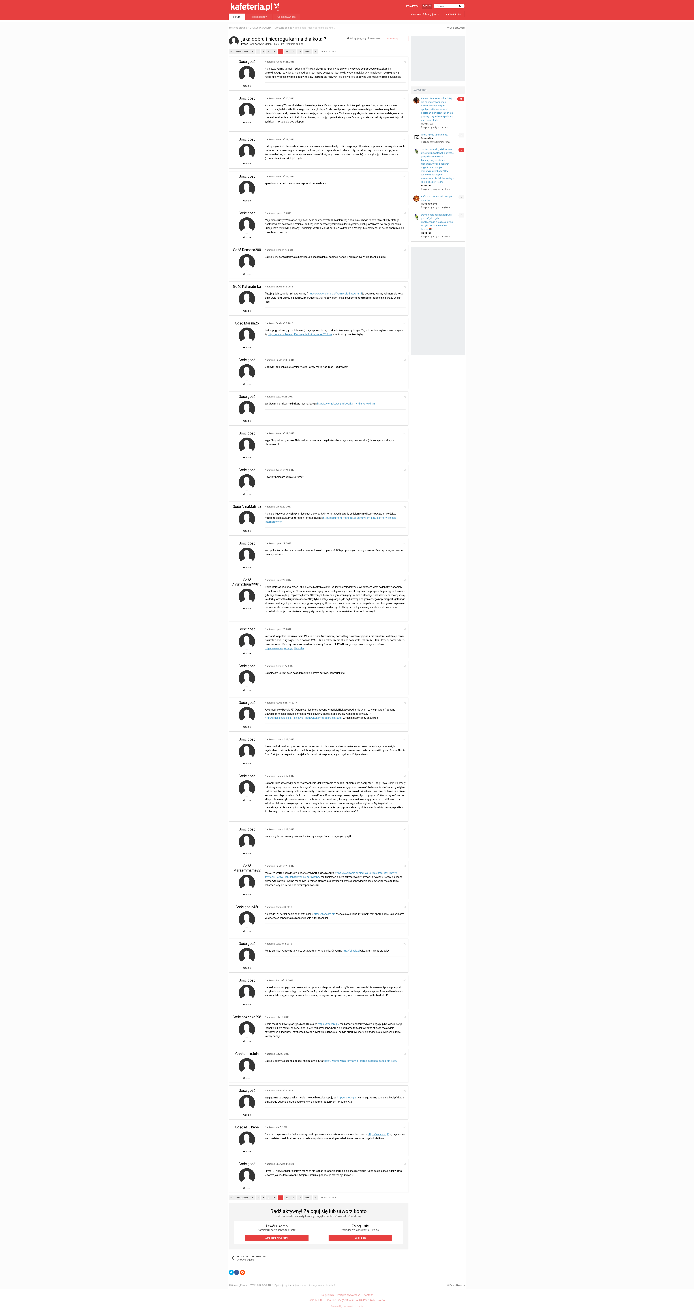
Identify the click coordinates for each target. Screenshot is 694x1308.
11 (280, 51)
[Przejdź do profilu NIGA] (416, 100)
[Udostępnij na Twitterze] (231, 1272)
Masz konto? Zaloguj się (424, 14)
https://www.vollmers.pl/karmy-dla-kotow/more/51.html (300, 334)
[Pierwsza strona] (231, 51)
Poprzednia (242, 51)
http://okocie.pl (351, 950)
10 (274, 51)
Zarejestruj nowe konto (276, 1238)
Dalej (307, 51)
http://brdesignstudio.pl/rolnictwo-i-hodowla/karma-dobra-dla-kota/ (304, 717)
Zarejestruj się (453, 14)
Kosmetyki (412, 6)
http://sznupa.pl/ (346, 1097)
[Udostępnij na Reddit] (242, 1272)
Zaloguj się (360, 1238)
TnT (429, 185)
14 (299, 51)
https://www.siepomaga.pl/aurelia (284, 648)
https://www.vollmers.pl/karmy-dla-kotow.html (335, 293)
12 (287, 51)
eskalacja (432, 203)
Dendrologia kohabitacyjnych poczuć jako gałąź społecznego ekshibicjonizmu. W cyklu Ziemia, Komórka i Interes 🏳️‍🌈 (437, 222)
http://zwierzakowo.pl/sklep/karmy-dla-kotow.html (346, 403)
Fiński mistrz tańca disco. (434, 134)
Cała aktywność (286, 16)
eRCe (430, 138)
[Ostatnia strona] (315, 51)
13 (293, 51)
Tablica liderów (258, 16)
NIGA (430, 123)
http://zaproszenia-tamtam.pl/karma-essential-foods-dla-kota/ (360, 1060)
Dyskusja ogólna (294, 43)
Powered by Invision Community (347, 1306)
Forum (427, 6)
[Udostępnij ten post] (405, 62)
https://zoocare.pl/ (324, 914)
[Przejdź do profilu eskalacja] (416, 198)
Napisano (279, 61)
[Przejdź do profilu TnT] (416, 151)
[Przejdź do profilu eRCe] (416, 137)
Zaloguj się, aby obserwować (365, 38)
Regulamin (328, 1295)
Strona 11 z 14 (328, 51)
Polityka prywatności (349, 1295)
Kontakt (368, 1295)
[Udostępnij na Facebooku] (236, 1272)
